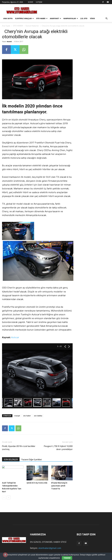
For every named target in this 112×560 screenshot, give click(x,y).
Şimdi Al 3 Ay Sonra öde (37, 483)
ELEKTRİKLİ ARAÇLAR (23, 18)
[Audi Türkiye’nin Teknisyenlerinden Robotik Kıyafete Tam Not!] (12, 473)
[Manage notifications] (5, 554)
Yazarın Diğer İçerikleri (31, 459)
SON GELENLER (11, 459)
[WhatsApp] (24, 49)
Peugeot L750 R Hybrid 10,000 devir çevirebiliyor (58, 448)
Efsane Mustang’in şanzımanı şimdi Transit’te (59, 486)
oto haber (27, 416)
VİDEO (92, 18)
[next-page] (8, 497)
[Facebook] (103, 2)
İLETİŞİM (39, 2)
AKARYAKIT (54, 18)
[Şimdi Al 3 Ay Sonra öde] (37, 473)
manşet (17, 416)
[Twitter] (15, 49)
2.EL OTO (83, 18)
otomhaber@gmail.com (49, 548)
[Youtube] (108, 2)
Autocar (15, 337)
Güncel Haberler (32, 25)
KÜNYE (30, 2)
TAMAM (67, 558)
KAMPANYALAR (69, 18)
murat (9, 41)
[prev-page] (4, 497)
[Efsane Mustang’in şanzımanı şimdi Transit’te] (62, 473)
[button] (106, 18)
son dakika (38, 416)
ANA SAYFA (8, 18)
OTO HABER (40, 18)
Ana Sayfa (6, 25)
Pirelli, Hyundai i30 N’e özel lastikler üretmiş (18, 448)
